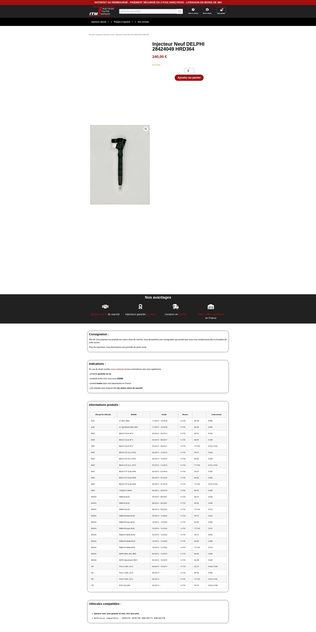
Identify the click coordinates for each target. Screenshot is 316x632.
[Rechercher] (180, 11)
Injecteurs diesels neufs (105, 35)
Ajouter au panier (189, 77)
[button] (146, 129)
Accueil (91, 35)
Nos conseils (143, 22)
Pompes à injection (122, 22)
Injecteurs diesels (98, 22)
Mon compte (207, 13)
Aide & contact (193, 13)
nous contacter (117, 369)
